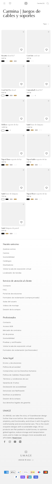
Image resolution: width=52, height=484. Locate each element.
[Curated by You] (10, 3)
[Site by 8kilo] (33, 460)
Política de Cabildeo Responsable (16, 375)
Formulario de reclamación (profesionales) (20, 350)
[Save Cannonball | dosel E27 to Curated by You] (46, 84)
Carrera (6, 253)
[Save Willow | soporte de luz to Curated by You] (21, 118)
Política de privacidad (11, 367)
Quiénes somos (9, 249)
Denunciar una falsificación (14, 391)
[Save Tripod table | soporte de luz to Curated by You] (46, 153)
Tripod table (37, 159)
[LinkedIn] (20, 441)
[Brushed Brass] (32, 130)
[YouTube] (14, 441)
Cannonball (35, 90)
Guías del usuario (10, 302)
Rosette (8, 56)
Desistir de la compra (11, 309)
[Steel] (15, 61)
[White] (7, 61)
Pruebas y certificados (12, 342)
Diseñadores (8, 265)
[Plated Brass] (15, 95)
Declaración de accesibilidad (14, 387)
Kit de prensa (8, 334)
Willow (9, 125)
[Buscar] (47, 3)
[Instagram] (9, 441)
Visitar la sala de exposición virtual (17, 269)
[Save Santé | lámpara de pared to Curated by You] (21, 222)
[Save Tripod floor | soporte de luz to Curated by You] (46, 187)
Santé (35, 125)
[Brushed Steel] (11, 95)
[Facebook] (4, 441)
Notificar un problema (12, 395)
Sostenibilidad (8, 257)
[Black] (2, 61)
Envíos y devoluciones (12, 363)
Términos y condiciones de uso (15, 379)
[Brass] (11, 61)
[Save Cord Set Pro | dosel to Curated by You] (21, 84)
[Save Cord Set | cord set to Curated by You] (46, 49)
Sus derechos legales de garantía (16, 403)
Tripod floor (37, 194)
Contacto (7, 286)
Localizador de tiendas (12, 273)
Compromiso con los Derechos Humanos (19, 371)
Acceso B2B (8, 326)
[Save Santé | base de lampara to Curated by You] (46, 118)
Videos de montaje (11, 305)
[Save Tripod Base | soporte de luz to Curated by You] (21, 153)
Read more (17, 438)
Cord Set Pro (8, 90)
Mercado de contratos (12, 330)
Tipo (45, 24)
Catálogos (7, 261)
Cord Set (33, 56)
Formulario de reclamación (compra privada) (21, 298)
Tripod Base (11, 159)
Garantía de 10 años (11, 383)
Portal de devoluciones (12, 294)
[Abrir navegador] (4, 3)
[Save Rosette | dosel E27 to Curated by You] (21, 49)
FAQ (5, 290)
